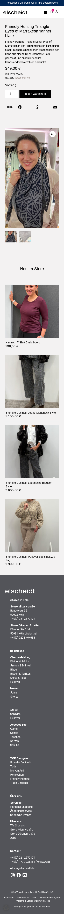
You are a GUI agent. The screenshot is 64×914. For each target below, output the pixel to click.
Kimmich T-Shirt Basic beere (23, 342)
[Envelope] (25, 875)
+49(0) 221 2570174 (22, 618)
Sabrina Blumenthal (40, 906)
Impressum (9, 898)
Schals (14, 732)
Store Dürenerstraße (22, 833)
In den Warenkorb (35, 93)
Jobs (13, 837)
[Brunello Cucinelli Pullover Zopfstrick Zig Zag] (32, 551)
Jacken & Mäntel (20, 665)
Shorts (14, 696)
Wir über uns (17, 825)
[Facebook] (19, 875)
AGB (34, 898)
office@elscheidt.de (22, 868)
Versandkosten (22, 78)
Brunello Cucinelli (20, 762)
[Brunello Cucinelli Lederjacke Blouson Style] (32, 477)
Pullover (15, 681)
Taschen (15, 737)
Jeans (13, 692)
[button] (45, 12)
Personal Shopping (21, 806)
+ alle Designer (19, 782)
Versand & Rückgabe (50, 898)
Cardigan (15, 714)
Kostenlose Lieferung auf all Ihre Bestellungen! (32, 2)
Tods (13, 766)
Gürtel (14, 728)
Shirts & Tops (18, 677)
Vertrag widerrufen (35, 901)
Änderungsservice (21, 811)
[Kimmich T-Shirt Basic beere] (32, 337)
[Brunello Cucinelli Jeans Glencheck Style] (32, 407)
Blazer (14, 669)
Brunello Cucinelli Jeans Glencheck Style (31, 412)
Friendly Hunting (20, 778)
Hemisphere (17, 774)
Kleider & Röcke (19, 661)
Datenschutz (23, 898)
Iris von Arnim (18, 770)
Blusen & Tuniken (20, 673)
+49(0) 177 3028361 (22, 861)
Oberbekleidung (20, 657)
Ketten (14, 741)
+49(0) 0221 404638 (22, 637)
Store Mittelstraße (21, 829)
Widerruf (20, 901)
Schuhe (14, 745)
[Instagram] (13, 875)
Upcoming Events (20, 815)
